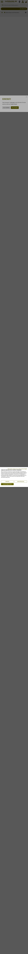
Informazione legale (23, 468)
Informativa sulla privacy (13, 468)
